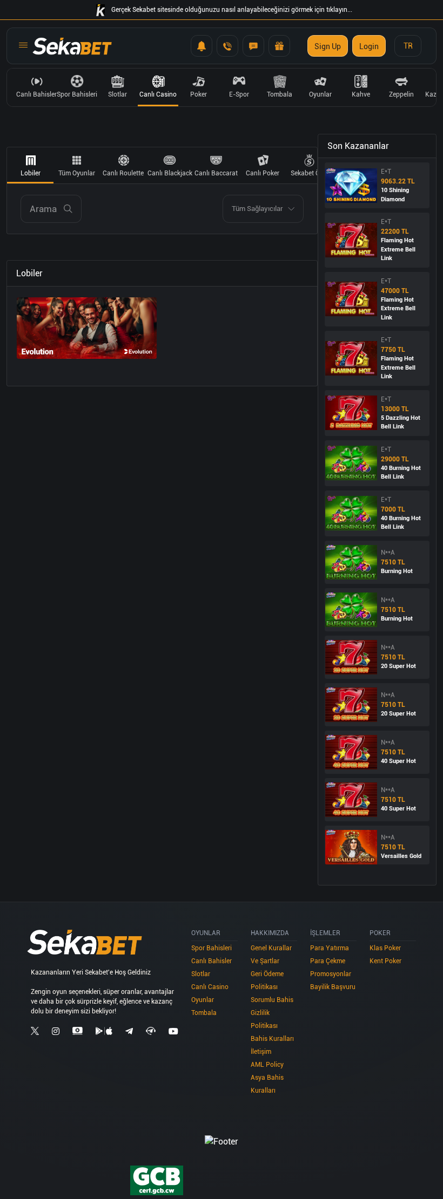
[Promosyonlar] (279, 46)
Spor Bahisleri (211, 948)
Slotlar (200, 974)
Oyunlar (202, 1000)
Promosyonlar (330, 974)
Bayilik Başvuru (332, 987)
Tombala (204, 1013)
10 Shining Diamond (395, 195)
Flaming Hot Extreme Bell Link (398, 249)
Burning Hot (397, 571)
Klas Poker (385, 948)
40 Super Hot (398, 761)
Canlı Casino (210, 987)
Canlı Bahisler (211, 961)
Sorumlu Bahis (272, 1000)
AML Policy (267, 1064)
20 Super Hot (398, 666)
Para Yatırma (329, 948)
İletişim (261, 1051)
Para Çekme (327, 961)
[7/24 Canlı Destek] (253, 46)
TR (408, 46)
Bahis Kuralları (272, 1039)
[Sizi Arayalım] (227, 45)
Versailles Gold (401, 856)
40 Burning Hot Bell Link (401, 473)
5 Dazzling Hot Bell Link (400, 422)
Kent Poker (385, 961)
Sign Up (327, 46)
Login (369, 46)
